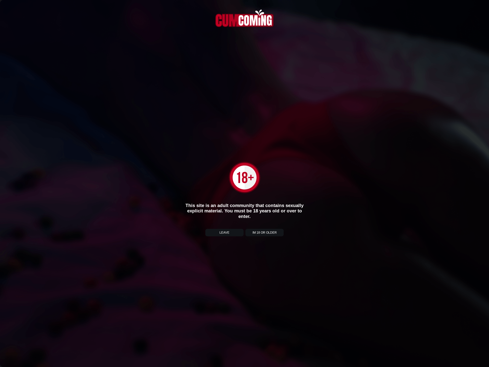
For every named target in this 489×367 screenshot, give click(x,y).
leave (224, 232)
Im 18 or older (265, 232)
